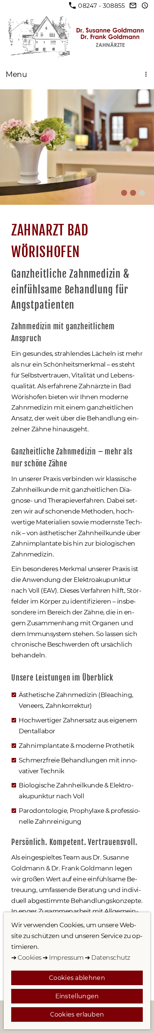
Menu (16, 74)
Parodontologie (43, 810)
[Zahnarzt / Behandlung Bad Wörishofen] (142, 192)
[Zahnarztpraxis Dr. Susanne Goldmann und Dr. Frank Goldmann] (133, 192)
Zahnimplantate (44, 745)
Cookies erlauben (77, 1014)
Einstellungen (77, 996)
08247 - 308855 (102, 5)
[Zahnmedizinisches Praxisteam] (124, 192)
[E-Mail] (133, 5)
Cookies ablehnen (77, 977)
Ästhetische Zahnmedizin (58, 695)
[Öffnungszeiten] (145, 5)
